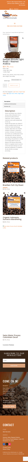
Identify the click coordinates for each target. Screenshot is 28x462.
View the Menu (9, 406)
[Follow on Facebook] (4, 444)
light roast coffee (13, 93)
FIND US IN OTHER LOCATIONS (14, 26)
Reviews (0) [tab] (7, 106)
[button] (23, 38)
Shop (4, 32)
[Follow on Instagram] (10, 444)
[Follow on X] (7, 444)
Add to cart (14, 85)
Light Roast (8, 32)
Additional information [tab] (10, 104)
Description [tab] (7, 101)
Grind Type (7, 80)
